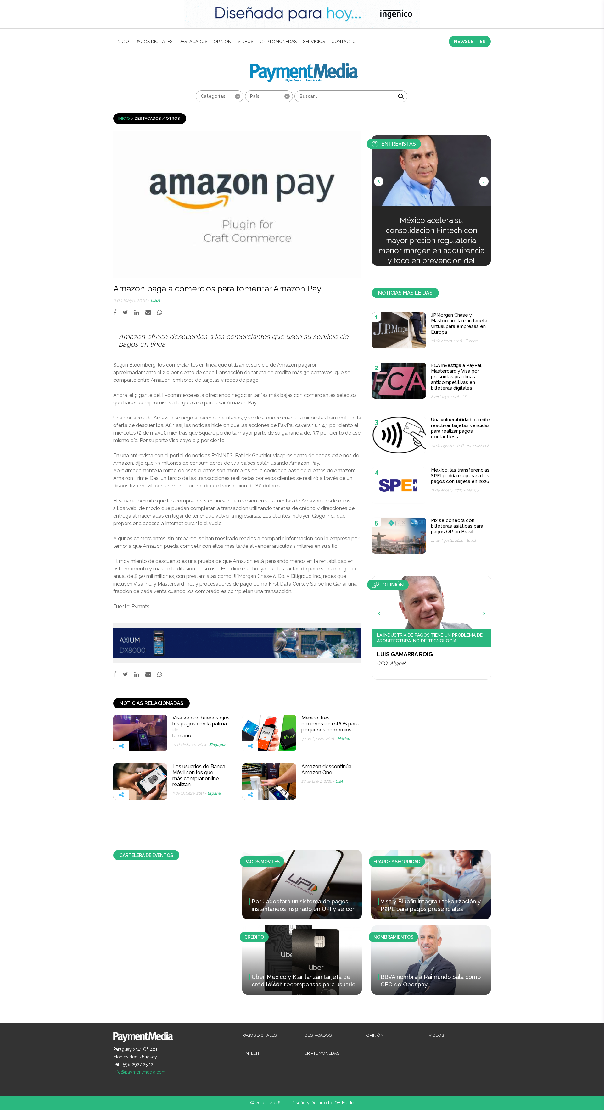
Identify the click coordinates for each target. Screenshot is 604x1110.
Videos (245, 41)
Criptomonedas (278, 41)
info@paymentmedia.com (139, 1071)
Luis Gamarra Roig (405, 654)
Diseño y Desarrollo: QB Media (323, 1102)
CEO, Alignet (391, 663)
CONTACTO (343, 41)
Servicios (314, 41)
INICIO (122, 41)
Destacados (193, 41)
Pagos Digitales (153, 41)
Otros (173, 118)
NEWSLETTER (470, 41)
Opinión (222, 41)
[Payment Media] (304, 65)
